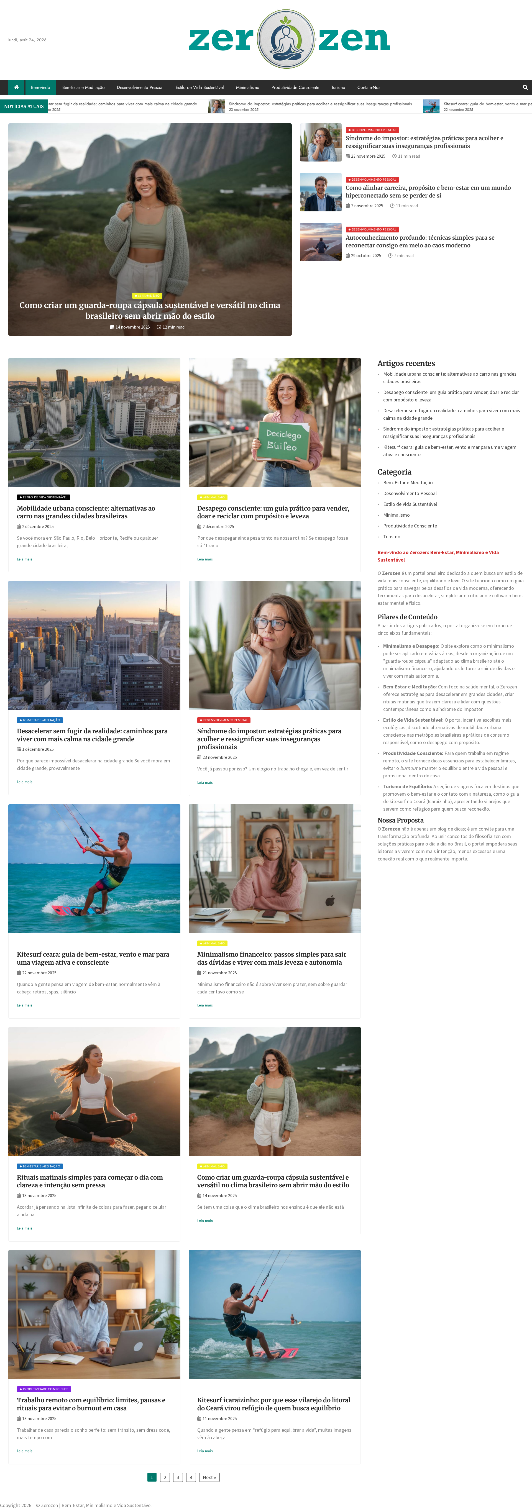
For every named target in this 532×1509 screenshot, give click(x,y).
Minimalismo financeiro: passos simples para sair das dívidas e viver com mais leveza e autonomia (271, 958)
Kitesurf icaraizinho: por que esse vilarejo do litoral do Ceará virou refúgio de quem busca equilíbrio (273, 1404)
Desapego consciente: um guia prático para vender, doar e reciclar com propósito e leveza (273, 512)
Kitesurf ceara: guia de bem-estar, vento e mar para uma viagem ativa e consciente (93, 958)
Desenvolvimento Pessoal (140, 87)
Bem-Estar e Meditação (83, 87)
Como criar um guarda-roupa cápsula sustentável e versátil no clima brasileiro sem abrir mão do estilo (273, 1181)
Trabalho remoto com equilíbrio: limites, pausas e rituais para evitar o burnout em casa (91, 1404)
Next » (209, 1477)
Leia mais (24, 559)
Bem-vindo (40, 87)
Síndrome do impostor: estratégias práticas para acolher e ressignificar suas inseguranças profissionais (269, 739)
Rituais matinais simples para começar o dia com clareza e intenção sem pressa (90, 1181)
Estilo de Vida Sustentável (200, 87)
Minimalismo (247, 87)
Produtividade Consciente (295, 87)
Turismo (338, 87)
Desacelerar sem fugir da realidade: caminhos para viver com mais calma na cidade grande (92, 735)
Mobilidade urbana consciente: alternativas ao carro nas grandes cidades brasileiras (86, 512)
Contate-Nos (368, 87)
